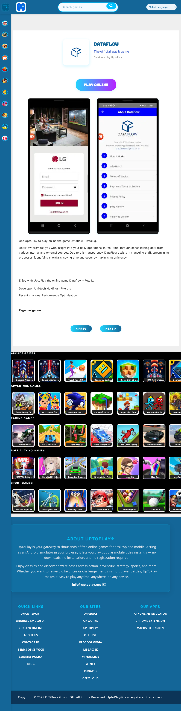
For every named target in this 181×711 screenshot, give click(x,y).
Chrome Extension (150, 621)
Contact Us (31, 642)
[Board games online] (5, 57)
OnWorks (90, 621)
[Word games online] (5, 126)
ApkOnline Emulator (150, 613)
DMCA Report (31, 613)
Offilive (90, 635)
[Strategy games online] (5, 115)
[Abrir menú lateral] (5, 7)
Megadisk (90, 649)
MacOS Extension (150, 628)
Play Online (96, 84)
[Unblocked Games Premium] (5, 138)
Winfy (90, 664)
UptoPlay (90, 628)
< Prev (81, 328)
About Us (31, 635)
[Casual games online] (5, 69)
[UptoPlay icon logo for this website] (5, 23)
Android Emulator (31, 621)
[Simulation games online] (5, 92)
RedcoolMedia (90, 642)
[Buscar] (111, 6)
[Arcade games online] (5, 46)
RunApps (90, 671)
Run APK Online (31, 628)
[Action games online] (5, 34)
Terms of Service (31, 649)
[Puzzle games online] (5, 80)
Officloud (90, 678)
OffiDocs (91, 613)
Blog (31, 664)
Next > (111, 328)
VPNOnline (90, 656)
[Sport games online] (5, 103)
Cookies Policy (31, 656)
